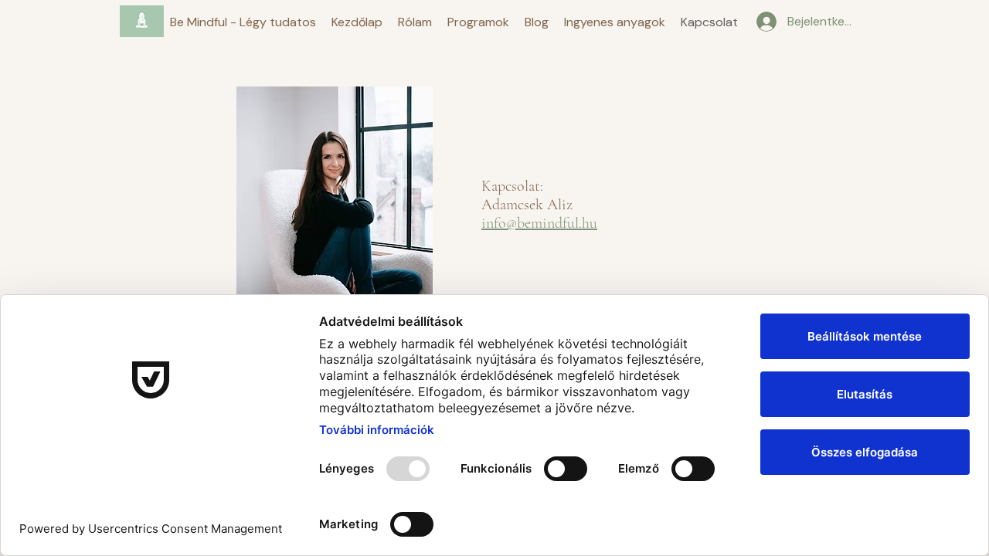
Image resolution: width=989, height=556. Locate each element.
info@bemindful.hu (539, 223)
